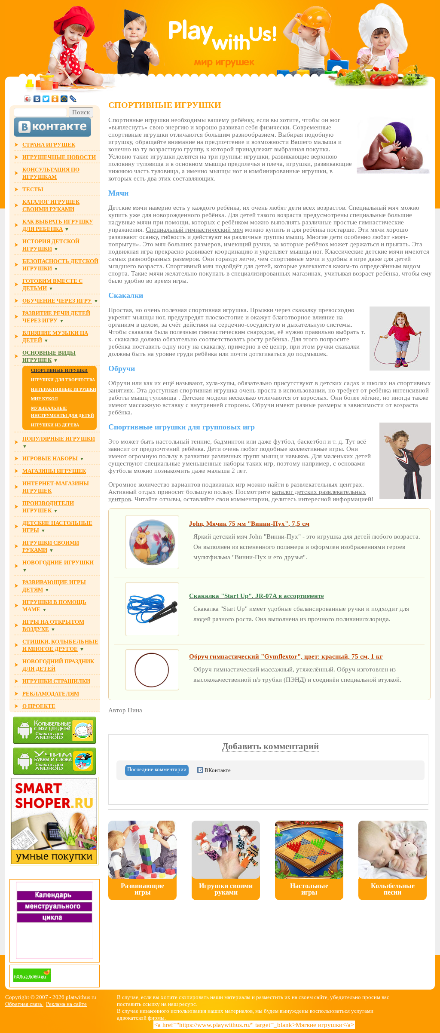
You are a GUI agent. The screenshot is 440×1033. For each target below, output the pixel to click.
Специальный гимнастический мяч (194, 229)
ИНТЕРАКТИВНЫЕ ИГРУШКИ (63, 389)
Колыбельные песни (393, 889)
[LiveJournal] (73, 98)
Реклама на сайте (66, 1004)
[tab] (157, 770)
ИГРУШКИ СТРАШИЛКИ (56, 681)
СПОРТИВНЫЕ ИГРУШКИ (59, 370)
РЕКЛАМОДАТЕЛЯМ (50, 693)
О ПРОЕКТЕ (38, 706)
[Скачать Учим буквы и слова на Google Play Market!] (54, 762)
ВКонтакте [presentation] (217, 770)
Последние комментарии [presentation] (156, 769)
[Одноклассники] (55, 98)
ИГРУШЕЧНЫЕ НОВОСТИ (59, 157)
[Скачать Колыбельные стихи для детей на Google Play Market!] (54, 731)
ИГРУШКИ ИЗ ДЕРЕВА (55, 425)
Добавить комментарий (270, 746)
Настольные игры (309, 889)
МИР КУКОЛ (44, 398)
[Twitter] (46, 98)
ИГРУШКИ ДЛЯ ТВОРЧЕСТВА (63, 379)
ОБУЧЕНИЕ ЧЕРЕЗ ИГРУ (57, 300)
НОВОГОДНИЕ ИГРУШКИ (58, 562)
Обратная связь (24, 1004)
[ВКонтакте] (37, 98)
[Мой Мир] (64, 98)
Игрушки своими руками (226, 889)
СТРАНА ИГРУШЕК (48, 144)
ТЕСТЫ (32, 189)
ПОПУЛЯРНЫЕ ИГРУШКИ (58, 438)
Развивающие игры (142, 889)
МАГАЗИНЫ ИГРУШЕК (54, 471)
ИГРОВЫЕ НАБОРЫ (50, 458)
